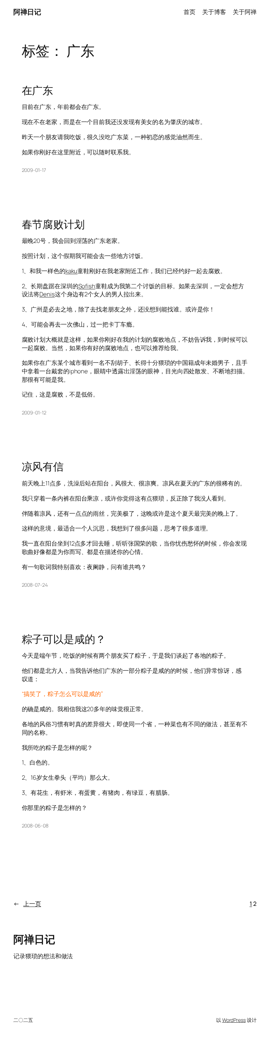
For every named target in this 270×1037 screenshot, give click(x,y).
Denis (47, 294)
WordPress (234, 1020)
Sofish (86, 286)
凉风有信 (43, 466)
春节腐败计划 (53, 224)
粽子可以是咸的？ (64, 639)
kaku (71, 271)
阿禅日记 (27, 12)
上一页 (27, 904)
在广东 (37, 90)
